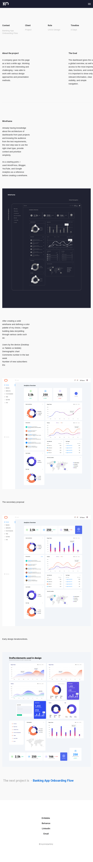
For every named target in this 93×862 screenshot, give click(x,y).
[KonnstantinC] (5, 4)
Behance (46, 823)
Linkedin (46, 828)
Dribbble (46, 818)
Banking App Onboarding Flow (53, 780)
